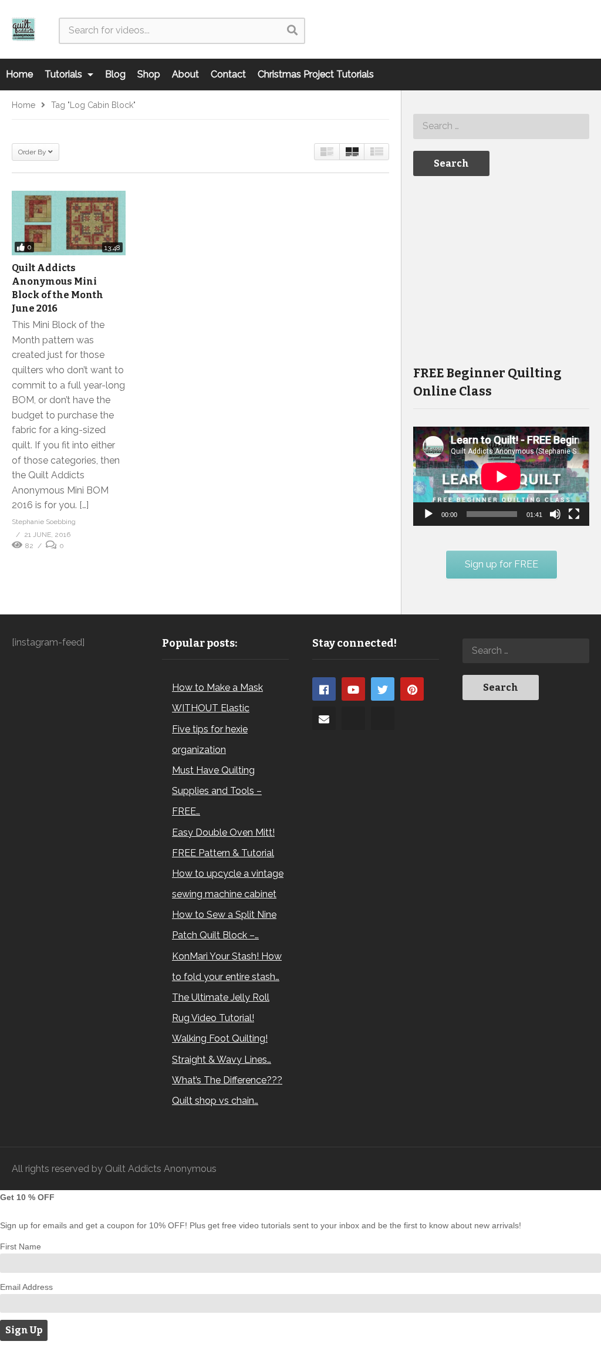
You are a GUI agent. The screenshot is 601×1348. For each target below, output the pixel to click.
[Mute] (555, 514)
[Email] (324, 718)
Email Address (26, 1287)
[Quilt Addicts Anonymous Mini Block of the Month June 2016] (69, 223)
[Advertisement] (501, 269)
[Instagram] (353, 718)
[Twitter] (382, 689)
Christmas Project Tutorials (316, 74)
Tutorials (65, 74)
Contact (228, 74)
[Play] (428, 514)
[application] (501, 476)
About (185, 74)
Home (19, 74)
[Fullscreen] (574, 514)
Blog (115, 74)
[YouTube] (353, 689)
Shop (148, 74)
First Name (20, 1246)
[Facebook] (324, 689)
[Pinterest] (412, 689)
